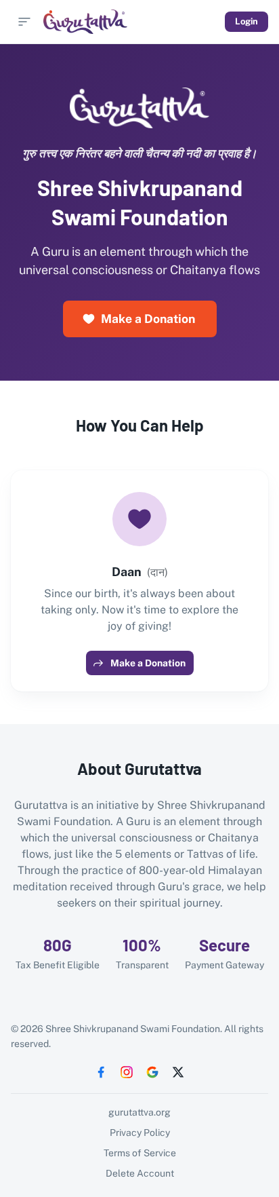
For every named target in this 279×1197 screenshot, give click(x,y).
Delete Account (140, 1173)
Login (246, 21)
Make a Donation (148, 318)
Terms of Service (140, 1152)
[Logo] (85, 22)
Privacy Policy (140, 1132)
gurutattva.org (139, 1112)
